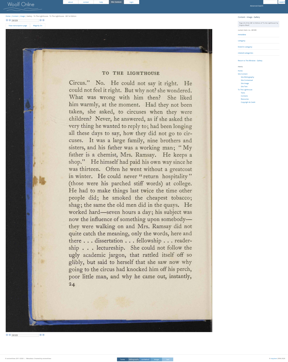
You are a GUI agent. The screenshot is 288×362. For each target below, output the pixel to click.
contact (86, 2)
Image (22, 16)
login (132, 2)
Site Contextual (247, 80)
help (101, 2)
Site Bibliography (247, 77)
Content (15, 16)
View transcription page (18, 25)
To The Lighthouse (245, 89)
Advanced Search (256, 6)
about (70, 2)
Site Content (243, 74)
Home (8, 16)
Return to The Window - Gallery (250, 60)
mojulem (274, 358)
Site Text (244, 86)
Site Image (245, 83)
